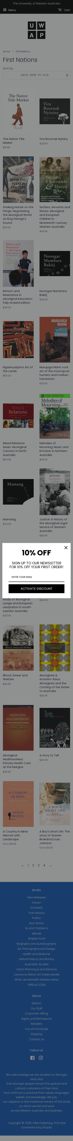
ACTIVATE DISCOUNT (37, 588)
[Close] (66, 547)
